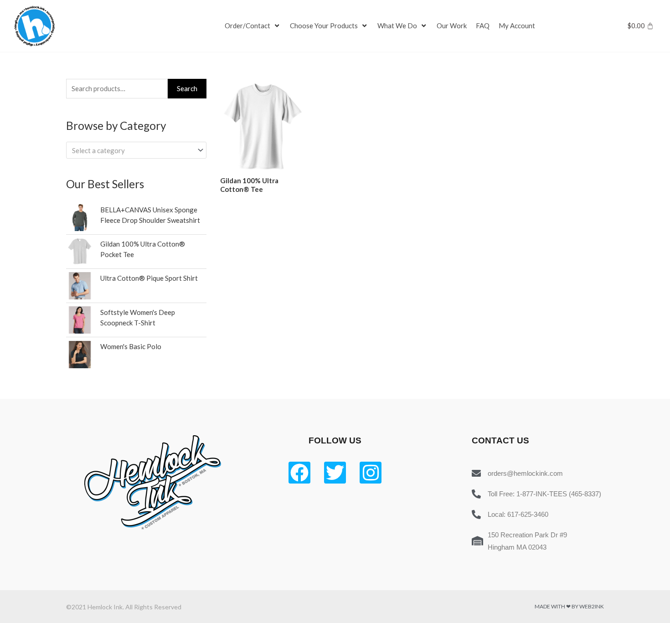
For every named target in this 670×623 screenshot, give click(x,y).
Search (187, 88)
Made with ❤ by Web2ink (569, 606)
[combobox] (136, 150)
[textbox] (132, 150)
